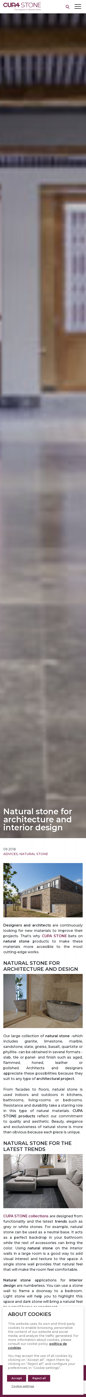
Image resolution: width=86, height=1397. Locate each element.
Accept (16, 1378)
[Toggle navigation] (78, 6)
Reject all (39, 1378)
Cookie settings (22, 1386)
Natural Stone (33, 854)
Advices (10, 854)
